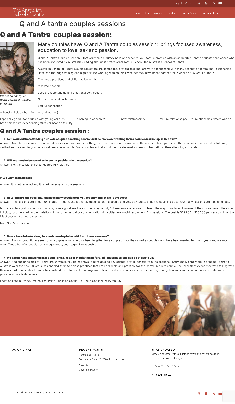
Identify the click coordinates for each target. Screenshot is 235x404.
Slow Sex (84, 365)
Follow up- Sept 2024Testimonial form (101, 359)
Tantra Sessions (153, 13)
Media (187, 3)
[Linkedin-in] (213, 3)
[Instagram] (199, 3)
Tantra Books (188, 13)
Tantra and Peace (211, 13)
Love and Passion (89, 369)
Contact (171, 13)
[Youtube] (220, 3)
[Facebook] (206, 3)
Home (136, 13)
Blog (176, 3)
